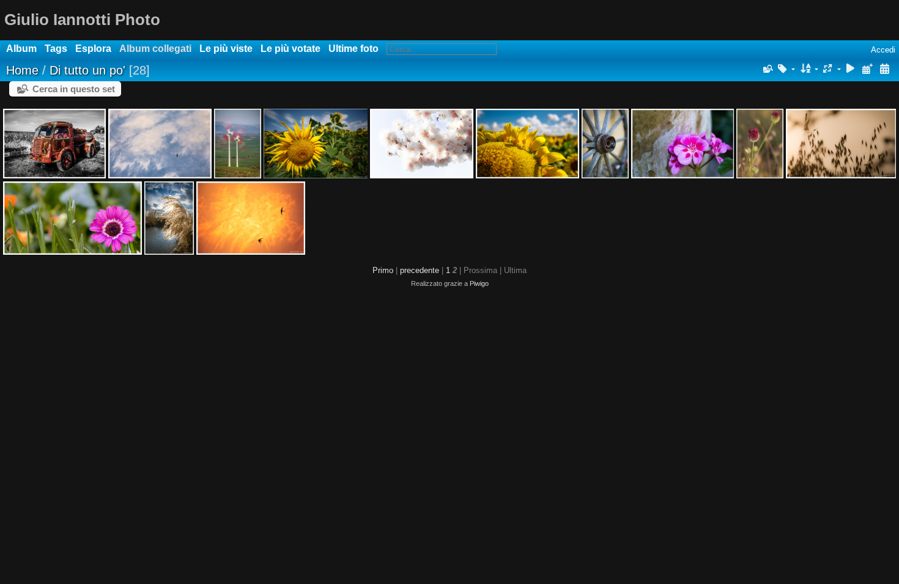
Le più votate (290, 48)
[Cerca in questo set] (766, 69)
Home (22, 70)
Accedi (883, 49)
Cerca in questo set (73, 89)
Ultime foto (353, 48)
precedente (419, 270)
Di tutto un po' (87, 70)
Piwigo (479, 283)
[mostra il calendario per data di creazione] (884, 69)
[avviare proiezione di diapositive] (850, 69)
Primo (382, 270)
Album (21, 48)
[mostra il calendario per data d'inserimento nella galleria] (867, 69)
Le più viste (226, 48)
